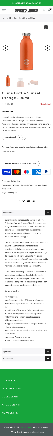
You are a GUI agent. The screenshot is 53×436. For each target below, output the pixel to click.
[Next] (47, 48)
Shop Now (6, 188)
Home (4, 18)
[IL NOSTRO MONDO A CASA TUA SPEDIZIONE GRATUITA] (26, 3)
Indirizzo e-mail (9, 151)
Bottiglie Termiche (29, 185)
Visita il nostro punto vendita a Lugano (27, 432)
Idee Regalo (43, 185)
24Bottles (15, 181)
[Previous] (5, 48)
